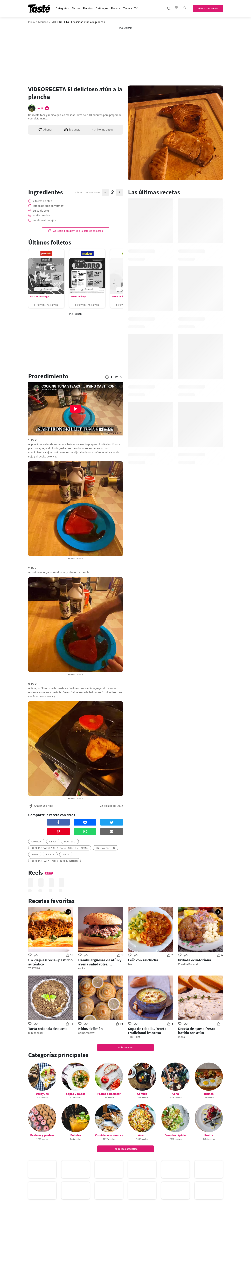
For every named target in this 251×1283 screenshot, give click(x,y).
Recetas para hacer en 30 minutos (54, 861)
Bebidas (75, 1135)
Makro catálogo (78, 296)
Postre (208, 1135)
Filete (50, 854)
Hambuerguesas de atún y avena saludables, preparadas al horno (99, 962)
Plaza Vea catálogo (39, 296)
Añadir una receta (208, 8)
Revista (115, 8)
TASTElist (34, 968)
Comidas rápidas (175, 1135)
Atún (34, 854)
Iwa (130, 964)
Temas (76, 8)
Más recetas (125, 1047)
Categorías (62, 8)
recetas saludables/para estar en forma (59, 848)
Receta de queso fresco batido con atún (196, 1031)
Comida (142, 1094)
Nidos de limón (90, 1029)
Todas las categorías (125, 1149)
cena (52, 841)
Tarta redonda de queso (47, 1029)
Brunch (209, 1094)
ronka (81, 968)
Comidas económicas (109, 1135)
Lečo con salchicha (143, 960)
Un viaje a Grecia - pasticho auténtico (50, 962)
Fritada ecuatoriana (194, 960)
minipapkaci (35, 1033)
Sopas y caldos (75, 1094)
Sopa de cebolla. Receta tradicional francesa (147, 1031)
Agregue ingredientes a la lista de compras (78, 231)
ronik (40, 108)
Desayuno (42, 1094)
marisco (69, 841)
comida (36, 841)
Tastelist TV (130, 8)
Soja (65, 854)
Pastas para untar (109, 1094)
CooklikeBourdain (188, 964)
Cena (175, 1094)
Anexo (142, 1135)
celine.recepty (86, 1033)
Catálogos (102, 8)
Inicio (31, 22)
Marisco (43, 22)
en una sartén (105, 848)
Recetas (88, 8)
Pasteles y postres (42, 1135)
